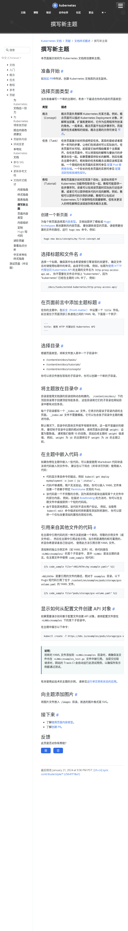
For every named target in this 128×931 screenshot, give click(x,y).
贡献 (68, 41)
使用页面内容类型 (62, 722)
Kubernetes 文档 (51, 41)
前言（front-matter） (75, 310)
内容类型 (70, 221)
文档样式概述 (82, 41)
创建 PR (56, 727)
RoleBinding (87, 498)
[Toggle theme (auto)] (103, 12)
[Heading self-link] (62, 71)
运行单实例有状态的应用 (101, 681)
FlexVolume (78, 489)
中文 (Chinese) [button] (10, 58)
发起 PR (48, 78)
